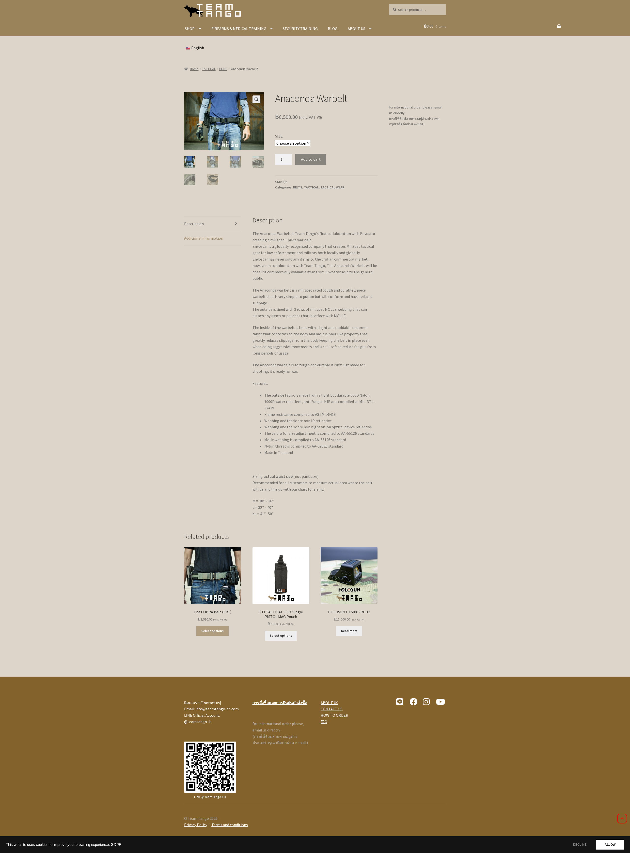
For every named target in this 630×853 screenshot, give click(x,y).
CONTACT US (332, 708)
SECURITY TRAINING (300, 28)
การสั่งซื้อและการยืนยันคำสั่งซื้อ (279, 702)
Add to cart (311, 159)
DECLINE (579, 844)
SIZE (279, 136)
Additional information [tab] (203, 238)
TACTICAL (209, 69)
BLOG (332, 28)
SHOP (190, 28)
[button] (256, 99)
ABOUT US (356, 28)
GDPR (116, 845)
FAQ (324, 721)
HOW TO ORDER (334, 715)
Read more (349, 631)
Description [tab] (194, 223)
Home (194, 69)
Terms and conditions (229, 824)
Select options (212, 631)
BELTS (223, 69)
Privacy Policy (195, 824)
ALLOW (610, 844)
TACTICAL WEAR (332, 187)
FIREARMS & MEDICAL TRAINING (238, 28)
